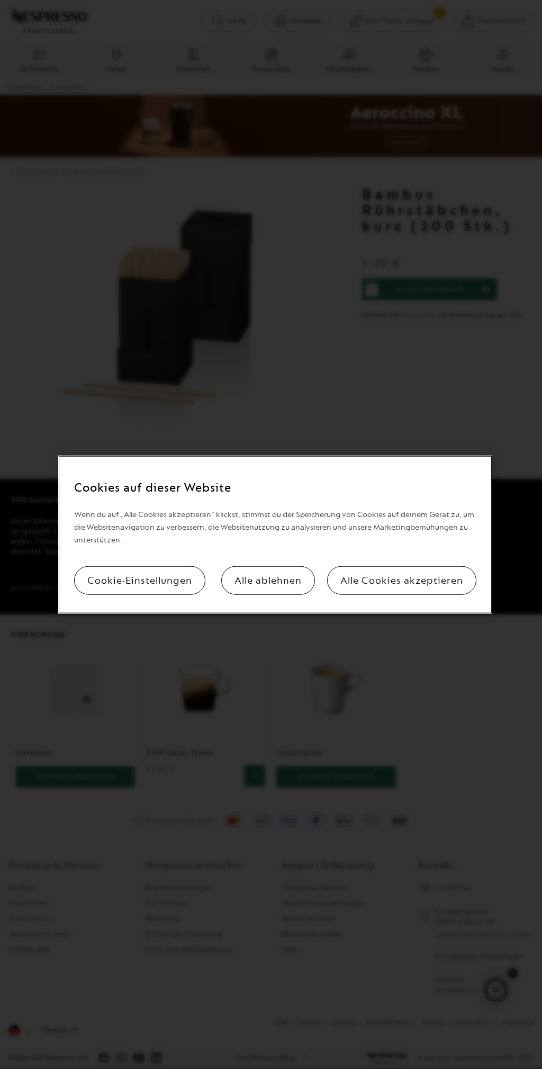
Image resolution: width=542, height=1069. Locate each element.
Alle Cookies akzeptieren (401, 580)
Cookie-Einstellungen (139, 580)
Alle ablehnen (268, 580)
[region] (275, 535)
